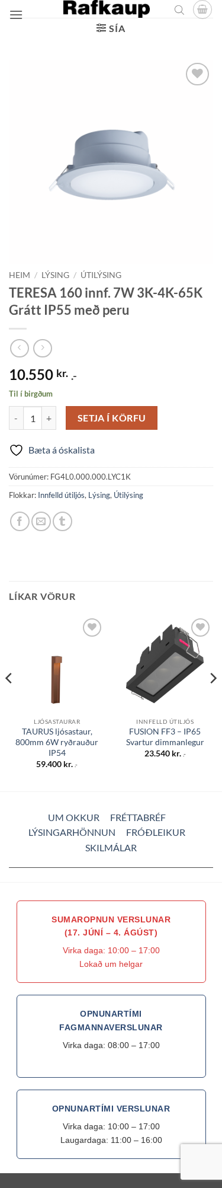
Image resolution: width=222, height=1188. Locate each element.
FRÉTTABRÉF (138, 817)
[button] (16, 14)
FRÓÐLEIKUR (155, 832)
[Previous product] (42, 348)
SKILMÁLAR (111, 847)
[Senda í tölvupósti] (41, 521)
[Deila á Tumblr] (62, 521)
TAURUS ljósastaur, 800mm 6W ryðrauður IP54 (56, 742)
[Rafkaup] (106, 9)
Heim (19, 275)
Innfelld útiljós (61, 495)
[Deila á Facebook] (20, 521)
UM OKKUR (73, 817)
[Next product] (19, 348)
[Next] (212, 702)
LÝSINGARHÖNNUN (71, 832)
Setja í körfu (112, 418)
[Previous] (9, 702)
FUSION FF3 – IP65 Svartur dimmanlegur (165, 737)
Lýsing (55, 275)
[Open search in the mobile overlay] (179, 9)
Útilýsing (101, 275)
